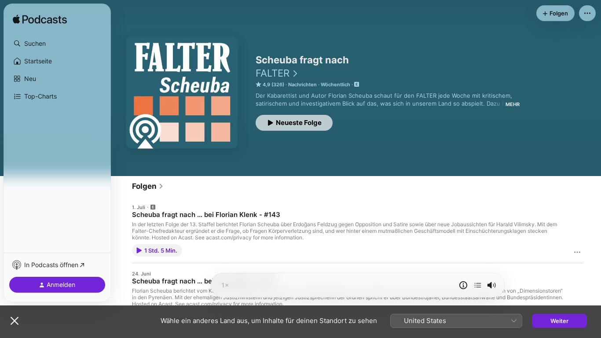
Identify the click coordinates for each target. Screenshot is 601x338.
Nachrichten (302, 84)
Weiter (559, 320)
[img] (40, 19)
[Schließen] (14, 321)
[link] (148, 186)
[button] (57, 43)
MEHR (513, 104)
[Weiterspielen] (478, 285)
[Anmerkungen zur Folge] (463, 285)
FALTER (273, 73)
